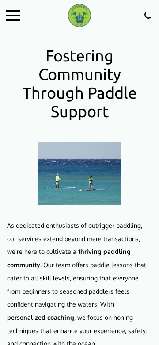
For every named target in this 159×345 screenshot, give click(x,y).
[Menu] (13, 15)
